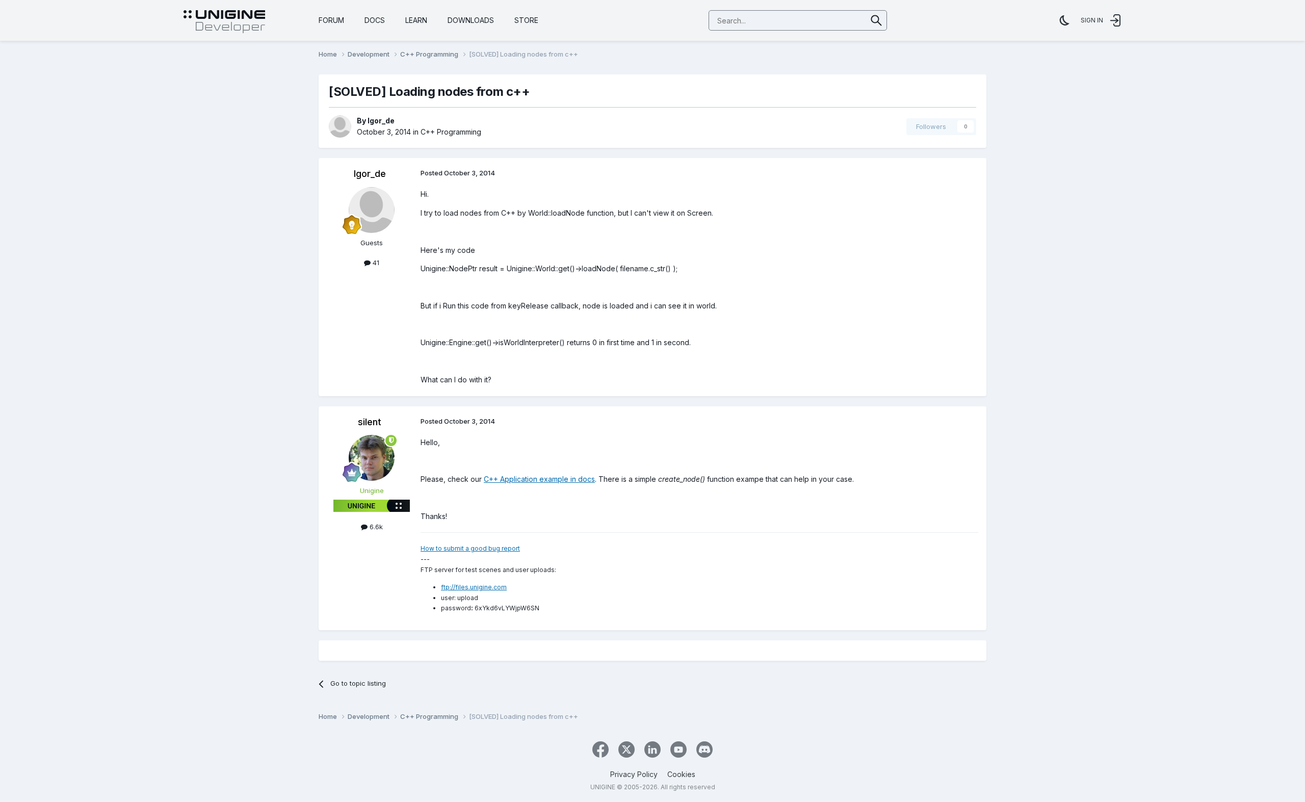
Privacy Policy (634, 774)
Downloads (471, 20)
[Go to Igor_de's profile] (340, 126)
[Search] (876, 20)
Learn (416, 20)
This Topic (837, 20)
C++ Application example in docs (539, 479)
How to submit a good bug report (470, 548)
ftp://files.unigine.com (474, 587)
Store (526, 20)
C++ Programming (451, 131)
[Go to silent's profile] (372, 458)
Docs (374, 20)
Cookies (681, 774)
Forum (331, 20)
